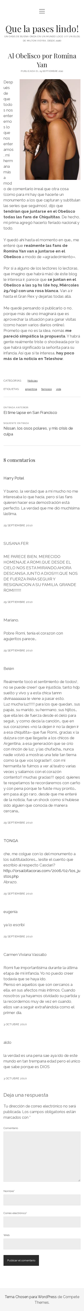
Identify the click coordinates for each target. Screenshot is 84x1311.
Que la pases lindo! (42, 28)
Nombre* (9, 1191)
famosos (46, 389)
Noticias (33, 380)
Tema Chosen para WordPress (31, 1297)
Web (7, 1235)
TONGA (11, 840)
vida (58, 389)
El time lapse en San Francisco (30, 412)
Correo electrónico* (15, 1213)
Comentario (11, 1128)
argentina (31, 389)
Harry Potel (14, 478)
